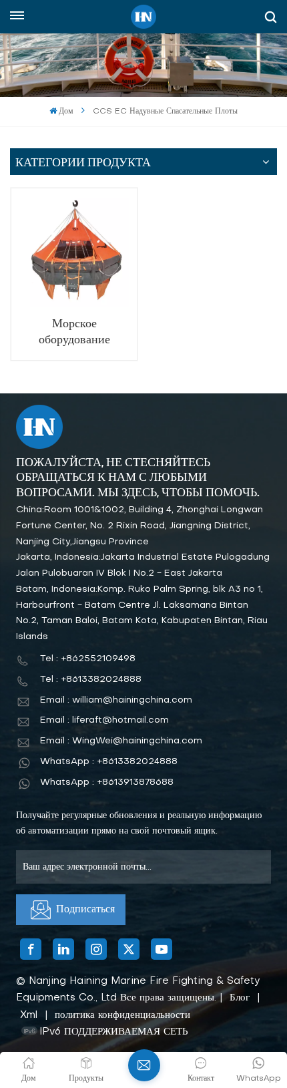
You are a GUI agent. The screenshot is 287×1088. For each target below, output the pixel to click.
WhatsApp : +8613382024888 (109, 761)
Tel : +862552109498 (87, 659)
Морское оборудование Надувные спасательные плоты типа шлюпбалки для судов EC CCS (74, 332)
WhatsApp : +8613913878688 (107, 782)
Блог (240, 998)
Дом (66, 112)
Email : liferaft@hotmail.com (104, 720)
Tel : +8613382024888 (90, 679)
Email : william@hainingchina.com (116, 700)
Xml (28, 1015)
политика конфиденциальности (122, 1015)
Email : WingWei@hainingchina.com (121, 741)
